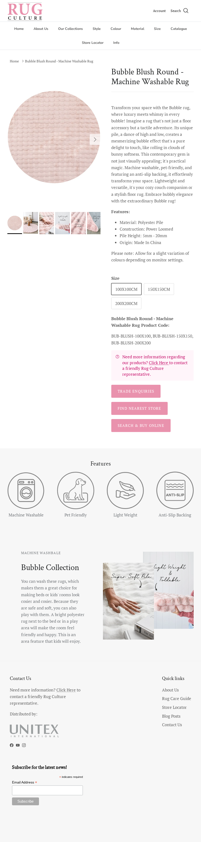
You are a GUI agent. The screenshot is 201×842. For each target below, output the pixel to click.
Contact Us (172, 724)
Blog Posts (171, 716)
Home (19, 28)
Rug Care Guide (176, 698)
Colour (116, 28)
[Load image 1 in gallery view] (53, 137)
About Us (41, 28)
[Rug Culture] (25, 11)
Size (157, 28)
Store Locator (92, 42)
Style (97, 28)
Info (116, 42)
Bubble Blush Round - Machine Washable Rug (59, 61)
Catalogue (179, 28)
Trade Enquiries (136, 391)
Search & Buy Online (141, 425)
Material (137, 28)
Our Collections (70, 28)
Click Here (159, 362)
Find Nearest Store (139, 408)
